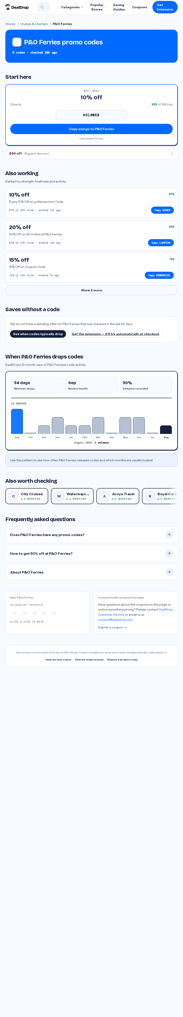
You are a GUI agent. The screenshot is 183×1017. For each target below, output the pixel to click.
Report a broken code (122, 659)
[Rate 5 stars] (54, 613)
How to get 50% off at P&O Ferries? (90, 553)
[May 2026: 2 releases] (125, 425)
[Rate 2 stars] (25, 613)
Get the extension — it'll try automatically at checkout (115, 334)
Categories (70, 7)
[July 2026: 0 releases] (152, 433)
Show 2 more (91, 290)
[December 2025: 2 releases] (58, 425)
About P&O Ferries (90, 572)
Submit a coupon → (112, 627)
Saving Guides (119, 7)
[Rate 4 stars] (44, 613)
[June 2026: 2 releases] (139, 425)
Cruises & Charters (34, 24)
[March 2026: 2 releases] (98, 425)
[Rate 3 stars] (35, 613)
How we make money (89, 659)
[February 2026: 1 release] (85, 429)
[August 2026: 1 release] (166, 429)
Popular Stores (96, 7)
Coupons (139, 7)
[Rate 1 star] (15, 613)
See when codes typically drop (38, 334)
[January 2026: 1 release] (71, 429)
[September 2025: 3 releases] (17, 421)
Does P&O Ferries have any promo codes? (90, 534)
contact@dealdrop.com (115, 620)
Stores (10, 24)
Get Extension (165, 7)
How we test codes (58, 659)
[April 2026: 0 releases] (112, 433)
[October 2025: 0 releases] (31, 433)
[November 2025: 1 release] (44, 429)
